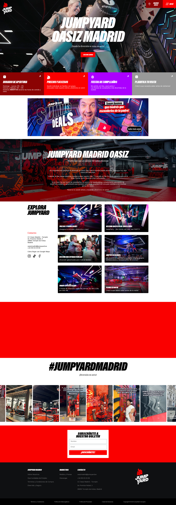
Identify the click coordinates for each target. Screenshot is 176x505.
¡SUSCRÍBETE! (88, 452)
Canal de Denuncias (107, 502)
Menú (171, 4)
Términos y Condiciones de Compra (41, 482)
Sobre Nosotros (33, 474)
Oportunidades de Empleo (37, 478)
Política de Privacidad (85, 502)
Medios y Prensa (66, 474)
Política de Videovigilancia (61, 502)
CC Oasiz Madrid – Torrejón (87, 482)
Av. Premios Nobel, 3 (84, 485)
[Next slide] (146, 117)
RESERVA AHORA (88, 55)
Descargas (63, 478)
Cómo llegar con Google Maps (39, 251)
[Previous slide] (30, 117)
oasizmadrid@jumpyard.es (37, 246)
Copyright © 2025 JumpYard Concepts (134, 502)
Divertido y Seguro (34, 485)
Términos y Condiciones (37, 502)
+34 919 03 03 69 (83, 478)
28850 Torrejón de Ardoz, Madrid (89, 489)
